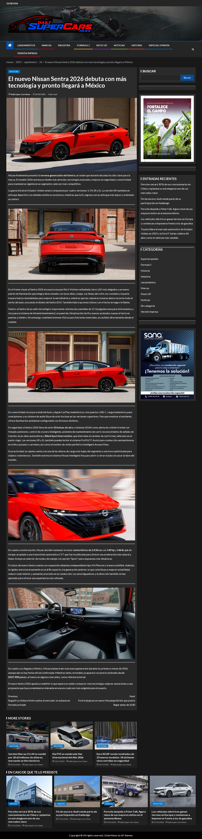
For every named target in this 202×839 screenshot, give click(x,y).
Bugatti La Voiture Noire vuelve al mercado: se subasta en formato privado (39, 700)
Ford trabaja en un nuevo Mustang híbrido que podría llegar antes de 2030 (106, 700)
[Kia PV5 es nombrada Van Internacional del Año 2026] (71, 736)
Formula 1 (83, 45)
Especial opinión (159, 45)
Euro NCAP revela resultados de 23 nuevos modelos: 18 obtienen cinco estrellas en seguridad (115, 757)
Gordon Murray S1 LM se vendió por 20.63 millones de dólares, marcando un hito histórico (27, 757)
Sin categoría (148, 305)
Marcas (46, 45)
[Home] (10, 45)
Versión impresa (27, 53)
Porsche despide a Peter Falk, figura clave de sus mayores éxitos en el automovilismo (125, 815)
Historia (136, 45)
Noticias (119, 45)
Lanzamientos (26, 45)
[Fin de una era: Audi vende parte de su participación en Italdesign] (77, 791)
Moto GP (101, 45)
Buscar (149, 71)
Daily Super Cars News (20, 94)
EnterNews (111, 835)
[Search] (193, 49)
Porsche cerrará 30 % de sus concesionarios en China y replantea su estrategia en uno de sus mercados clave (166, 188)
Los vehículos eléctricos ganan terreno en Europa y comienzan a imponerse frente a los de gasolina (172, 815)
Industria (64, 45)
